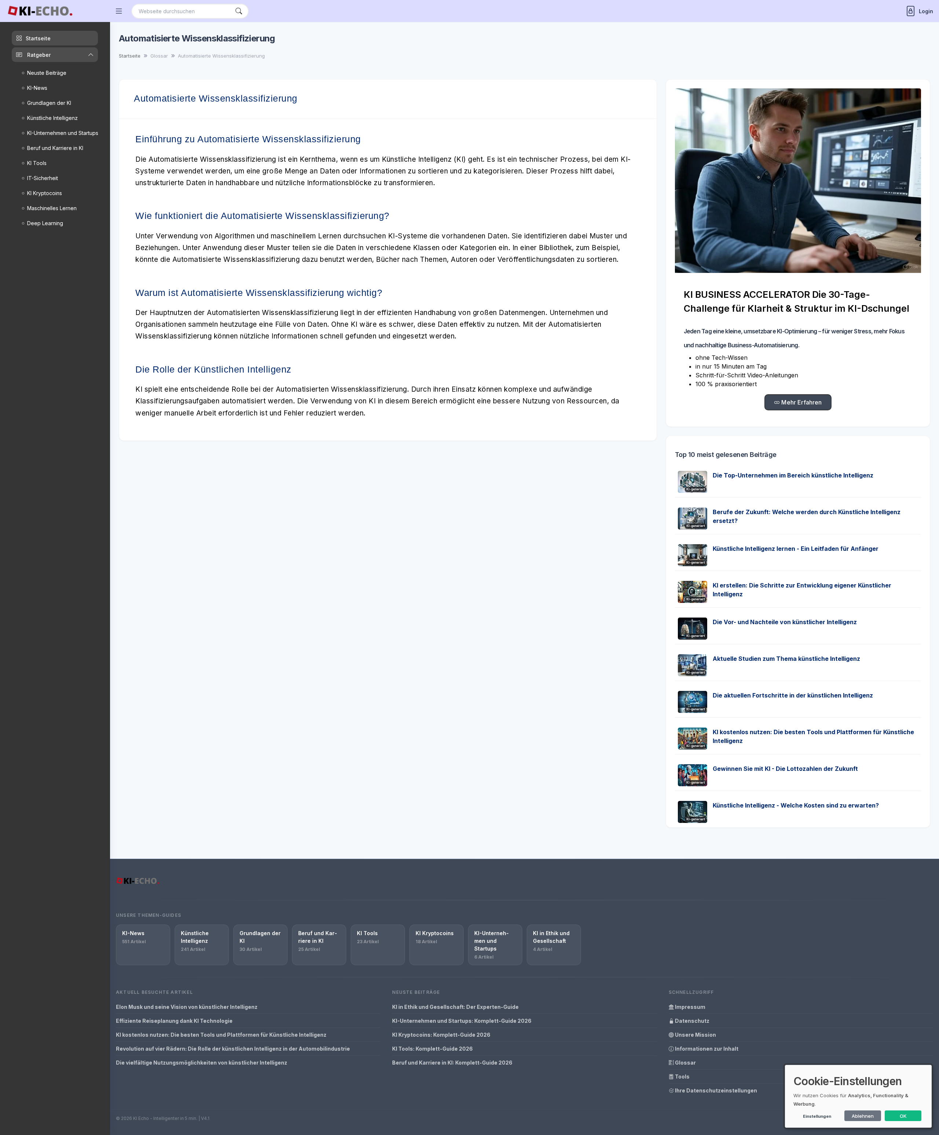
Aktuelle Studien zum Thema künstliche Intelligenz (786, 658)
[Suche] (238, 11)
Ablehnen (863, 1116)
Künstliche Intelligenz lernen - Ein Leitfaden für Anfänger (795, 548)
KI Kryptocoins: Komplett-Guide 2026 (441, 1035)
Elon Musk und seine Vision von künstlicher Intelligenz (186, 1007)
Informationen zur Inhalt (706, 1049)
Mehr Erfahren (801, 402)
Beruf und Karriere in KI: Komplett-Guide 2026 (452, 1062)
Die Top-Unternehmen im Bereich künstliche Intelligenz (793, 475)
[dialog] (858, 1096)
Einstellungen (817, 1116)
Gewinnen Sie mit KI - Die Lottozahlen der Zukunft (785, 768)
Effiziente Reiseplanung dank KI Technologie (174, 1021)
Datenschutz (691, 1021)
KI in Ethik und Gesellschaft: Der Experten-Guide (455, 1007)
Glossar (685, 1062)
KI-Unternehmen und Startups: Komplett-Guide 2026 (461, 1021)
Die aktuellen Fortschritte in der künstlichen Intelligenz (793, 695)
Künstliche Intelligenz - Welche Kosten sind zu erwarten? (796, 805)
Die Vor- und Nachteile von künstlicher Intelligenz (785, 622)
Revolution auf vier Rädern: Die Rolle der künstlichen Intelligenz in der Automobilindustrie (233, 1049)
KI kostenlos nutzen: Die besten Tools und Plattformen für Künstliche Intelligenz (221, 1035)
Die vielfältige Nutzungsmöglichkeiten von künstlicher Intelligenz (201, 1062)
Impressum (689, 1007)
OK (903, 1116)
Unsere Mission (695, 1035)
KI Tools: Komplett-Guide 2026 (432, 1049)
